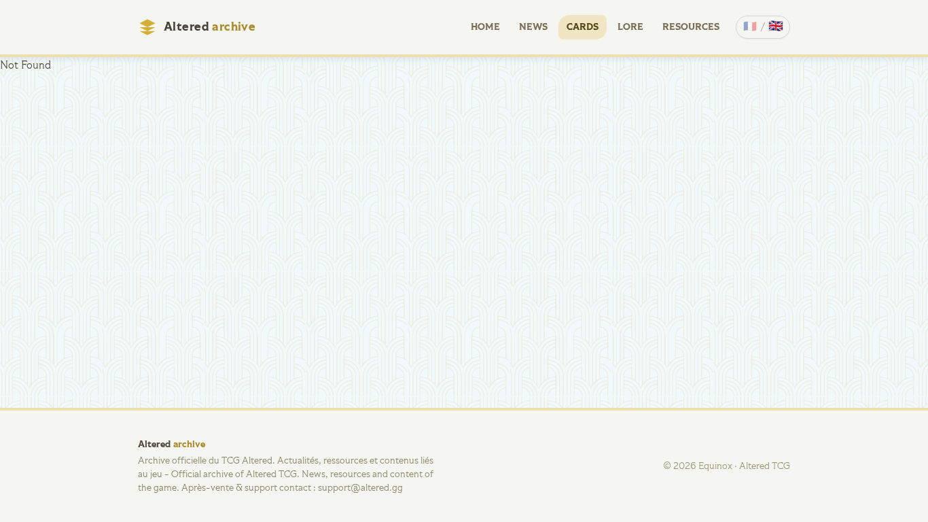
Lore (630, 27)
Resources (690, 27)
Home (485, 27)
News (533, 27)
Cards (583, 27)
